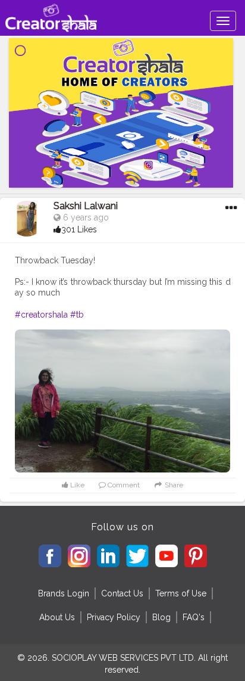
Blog (161, 617)
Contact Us (122, 593)
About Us (57, 617)
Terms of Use (180, 593)
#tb (77, 314)
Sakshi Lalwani (86, 206)
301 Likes (79, 229)
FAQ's (194, 617)
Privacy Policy (113, 617)
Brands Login (63, 593)
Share (173, 485)
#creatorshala (41, 314)
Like (76, 485)
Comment (123, 485)
